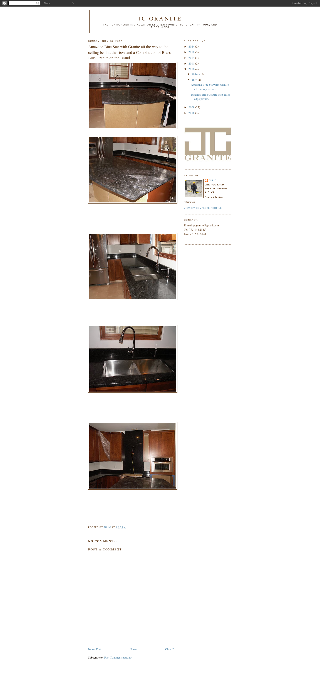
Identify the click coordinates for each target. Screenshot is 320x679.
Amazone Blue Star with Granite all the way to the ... (210, 87)
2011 (192, 63)
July (195, 79)
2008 (192, 113)
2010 (192, 69)
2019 (192, 52)
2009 (192, 107)
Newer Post (94, 649)
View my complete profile (203, 208)
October (197, 74)
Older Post (171, 649)
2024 (192, 46)
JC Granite (160, 18)
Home (133, 649)
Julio (213, 180)
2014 (192, 58)
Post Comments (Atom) (117, 657)
